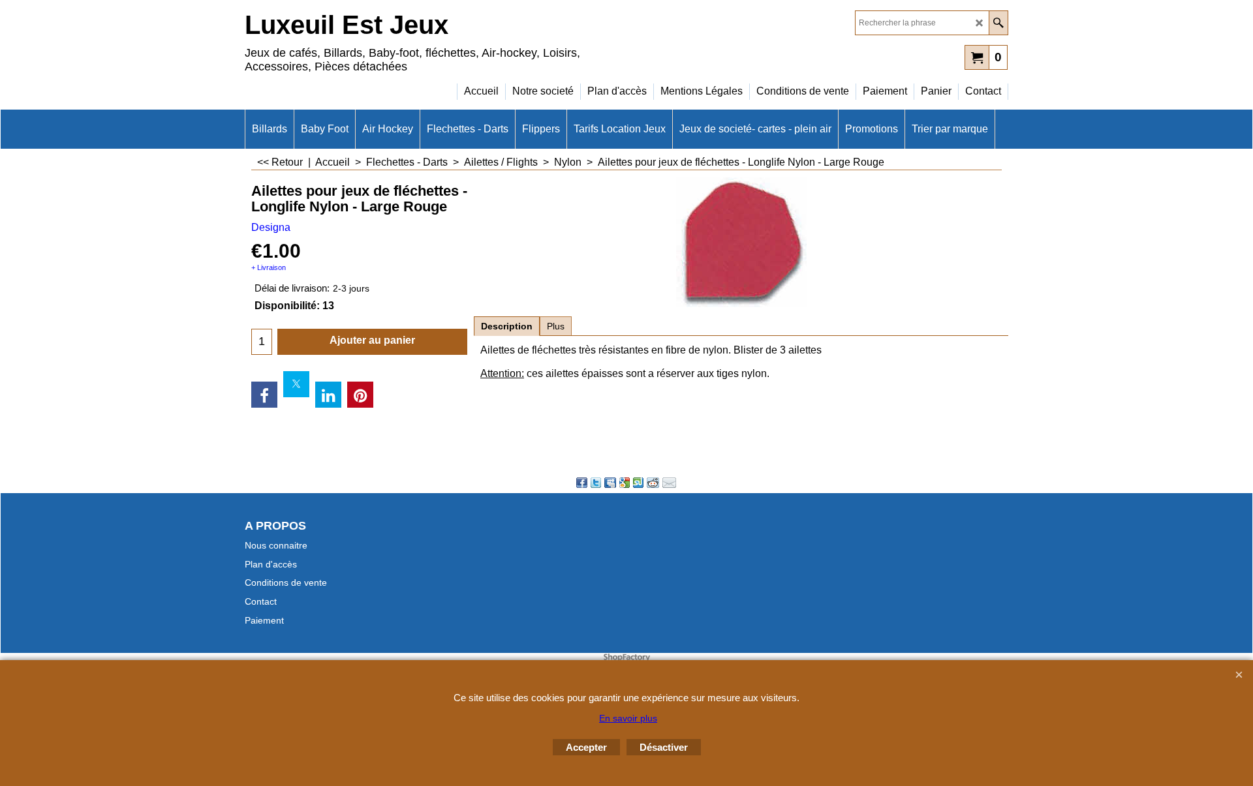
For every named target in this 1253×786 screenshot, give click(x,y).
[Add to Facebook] (581, 482)
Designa (270, 227)
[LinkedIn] (328, 395)
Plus (556, 326)
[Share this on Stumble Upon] (638, 482)
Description (507, 326)
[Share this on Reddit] (653, 482)
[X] (296, 384)
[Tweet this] (596, 482)
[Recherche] (998, 23)
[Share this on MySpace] (610, 482)
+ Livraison (268, 267)
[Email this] (669, 482)
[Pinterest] (360, 395)
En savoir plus (628, 718)
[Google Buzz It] (624, 482)
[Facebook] (264, 395)
